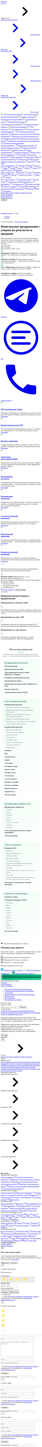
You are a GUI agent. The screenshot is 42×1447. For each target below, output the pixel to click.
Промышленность (11, 788)
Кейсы (3, 193)
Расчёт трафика (14, 193)
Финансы (8, 750)
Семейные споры (11, 740)
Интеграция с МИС (12, 858)
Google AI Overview (12, 822)
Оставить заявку (20, 590)
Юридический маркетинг (7, 535)
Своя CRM (9, 875)
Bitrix (8, 905)
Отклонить (14, 1263)
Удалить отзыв (14, 1292)
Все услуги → (5, 1173)
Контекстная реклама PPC (12, 425)
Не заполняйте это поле (9, 1377)
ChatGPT (9, 810)
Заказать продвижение (8, 1242)
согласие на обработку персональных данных (23, 1296)
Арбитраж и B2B (11, 735)
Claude (8, 812)
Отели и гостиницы (11, 785)
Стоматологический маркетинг (9, 517)
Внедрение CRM (10, 848)
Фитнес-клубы (10, 769)
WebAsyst (9, 925)
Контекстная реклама (25, 989)
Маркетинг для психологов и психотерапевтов (21, 721)
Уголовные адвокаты (12, 745)
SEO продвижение (11, 666)
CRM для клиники (11, 856)
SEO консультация (11, 931)
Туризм (7, 760)
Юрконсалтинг (10, 747)
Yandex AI (9, 825)
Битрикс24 (9, 851)
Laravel (8, 915)
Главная (7, 216)
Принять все (5, 1263)
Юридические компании (14, 730)
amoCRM (9, 868)
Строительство (10, 757)
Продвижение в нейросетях (14, 807)
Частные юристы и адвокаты (15, 732)
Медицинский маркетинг (7, 497)
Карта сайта (19, 1014)
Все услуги (34, 112)
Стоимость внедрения (13, 861)
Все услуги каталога (7, 1231)
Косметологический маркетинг (9, 553)
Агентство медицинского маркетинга (18, 707)
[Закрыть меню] (3, 1039)
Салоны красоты (11, 779)
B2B (6, 753)
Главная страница (7, 213)
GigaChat (9, 820)
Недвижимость (10, 791)
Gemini (8, 817)
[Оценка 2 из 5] (11, 1279)
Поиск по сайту (6, 1005)
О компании (10, 1014)
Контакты (28, 193)
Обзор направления (7, 1177)
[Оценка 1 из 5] (4, 1279)
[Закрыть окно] (2, 1265)
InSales (8, 910)
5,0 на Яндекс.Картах (21, 222)
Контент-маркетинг (11, 689)
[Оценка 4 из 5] (24, 1279)
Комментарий (5, 1283)
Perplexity (9, 827)
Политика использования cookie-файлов (14, 1011)
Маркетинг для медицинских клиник (17, 719)
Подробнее (4, 416)
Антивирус (9, 902)
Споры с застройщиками (14, 742)
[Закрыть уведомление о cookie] (2, 1248)
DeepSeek (9, 815)
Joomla (8, 913)
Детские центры (10, 795)
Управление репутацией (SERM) (9, 458)
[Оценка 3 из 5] (17, 1279)
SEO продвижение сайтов (11, 409)
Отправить (5, 1292)
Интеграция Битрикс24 (13, 853)
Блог (7, 193)
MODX (8, 918)
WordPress (9, 928)
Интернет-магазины (12, 782)
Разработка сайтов (11, 897)
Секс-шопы (9, 763)
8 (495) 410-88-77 (6, 196)
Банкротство (10, 737)
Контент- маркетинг (9, 441)
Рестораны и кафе (11, 766)
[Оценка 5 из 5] (31, 1279)
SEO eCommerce (31, 1069)
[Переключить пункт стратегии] (2, 607)
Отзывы (22, 193)
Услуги (3, 3)
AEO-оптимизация (11, 836)
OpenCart (9, 920)
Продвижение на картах (7, 478)
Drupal (8, 908)
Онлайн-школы (10, 772)
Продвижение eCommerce (13, 1000)
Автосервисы (9, 776)
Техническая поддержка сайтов (16, 900)
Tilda (7, 923)
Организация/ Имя (7, 1288)
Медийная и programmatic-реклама (17, 678)
